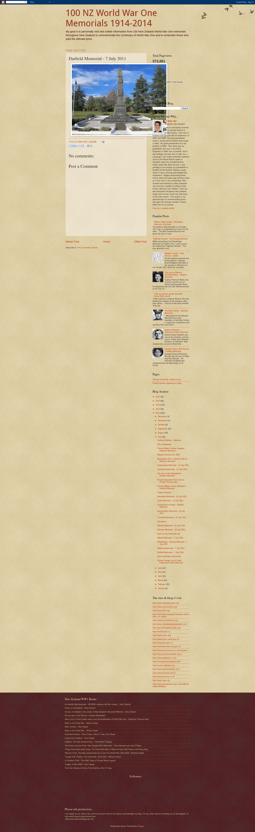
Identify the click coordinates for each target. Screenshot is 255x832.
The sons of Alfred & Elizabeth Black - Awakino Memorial (176, 274)
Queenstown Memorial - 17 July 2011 (173, 465)
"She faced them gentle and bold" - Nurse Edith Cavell (169, 295)
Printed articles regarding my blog (167, 383)
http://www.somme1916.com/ (165, 607)
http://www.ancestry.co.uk (164, 676)
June (160, 568)
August (161, 433)
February (162, 584)
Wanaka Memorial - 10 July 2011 (171, 530)
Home (106, 241)
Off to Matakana (164, 444)
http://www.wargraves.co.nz (164, 658)
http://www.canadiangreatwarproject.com (170, 624)
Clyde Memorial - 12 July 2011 (170, 500)
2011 (158, 413)
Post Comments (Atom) (87, 248)
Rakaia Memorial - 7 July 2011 (170, 538)
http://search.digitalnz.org (163, 665)
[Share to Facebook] (88, 145)
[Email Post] (102, 142)
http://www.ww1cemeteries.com (166, 669)
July (160, 437)
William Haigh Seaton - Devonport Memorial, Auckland (168, 223)
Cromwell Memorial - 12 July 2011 (171, 517)
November (162, 420)
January (161, 588)
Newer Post (72, 241)
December (162, 416)
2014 (158, 401)
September (163, 429)
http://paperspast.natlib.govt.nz (166, 639)
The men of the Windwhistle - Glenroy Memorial (169, 474)
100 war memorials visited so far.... (168, 379)
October (161, 425)
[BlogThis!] (82, 145)
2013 (158, 405)
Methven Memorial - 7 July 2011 (171, 548)
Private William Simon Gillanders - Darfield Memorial (172, 487)
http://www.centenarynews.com (166, 603)
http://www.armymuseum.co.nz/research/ (170, 650)
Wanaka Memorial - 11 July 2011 (171, 525)
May (160, 572)
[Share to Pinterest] (91, 145)
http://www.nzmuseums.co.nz (165, 620)
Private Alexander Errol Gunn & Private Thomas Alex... (170, 481)
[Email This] (80, 145)
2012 (158, 409)
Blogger (141, 826)
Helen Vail (171, 121)
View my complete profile (163, 208)
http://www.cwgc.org (161, 680)
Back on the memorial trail (168, 534)
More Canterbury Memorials (169, 556)
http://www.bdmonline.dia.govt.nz (167, 646)
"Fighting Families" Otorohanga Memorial (170, 239)
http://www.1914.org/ (161, 610)
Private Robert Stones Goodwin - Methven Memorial (171, 449)
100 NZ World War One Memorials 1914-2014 (111, 18)
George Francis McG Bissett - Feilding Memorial (177, 350)
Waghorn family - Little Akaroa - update (174, 254)
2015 (158, 397)
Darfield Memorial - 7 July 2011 (170, 552)
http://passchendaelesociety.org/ (166, 628)
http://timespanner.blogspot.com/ (167, 661)
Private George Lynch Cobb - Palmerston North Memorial (170, 561)
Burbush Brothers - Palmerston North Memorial (176, 331)
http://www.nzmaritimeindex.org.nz (167, 654)
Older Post (140, 241)
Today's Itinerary (164, 492)
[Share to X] (85, 145)
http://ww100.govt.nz (161, 631)
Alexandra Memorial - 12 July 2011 (172, 496)
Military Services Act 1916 (168, 455)
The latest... (162, 521)
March (161, 580)
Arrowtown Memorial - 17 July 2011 (172, 469)
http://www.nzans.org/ (162, 635)
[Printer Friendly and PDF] (73, 146)
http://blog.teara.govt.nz (163, 643)
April (160, 576)
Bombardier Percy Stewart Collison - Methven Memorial (172, 460)
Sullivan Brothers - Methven (169, 440)
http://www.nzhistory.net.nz (164, 673)
